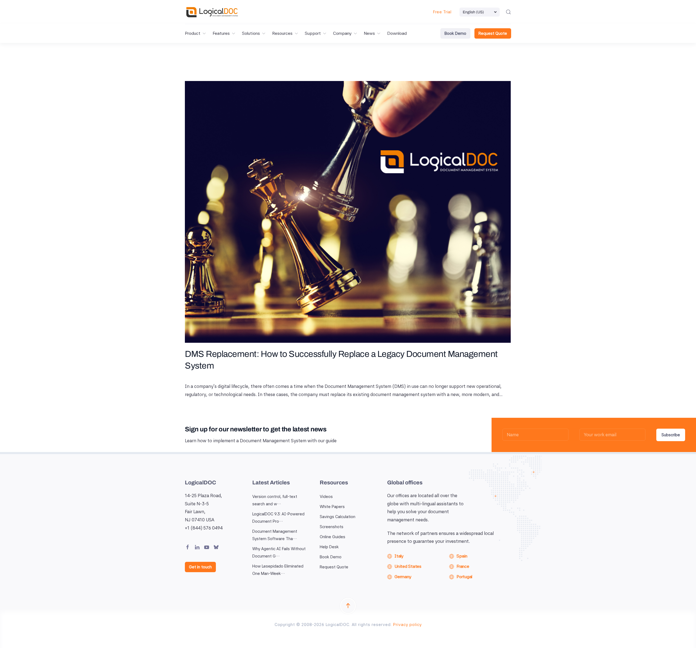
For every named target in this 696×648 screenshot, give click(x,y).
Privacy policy (407, 624)
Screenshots (331, 526)
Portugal (464, 576)
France (462, 566)
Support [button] (313, 33)
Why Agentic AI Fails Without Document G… (279, 552)
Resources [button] (282, 33)
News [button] (369, 33)
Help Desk (329, 546)
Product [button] (192, 33)
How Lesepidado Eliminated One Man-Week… (277, 570)
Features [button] (221, 33)
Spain (461, 556)
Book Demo (455, 33)
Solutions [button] (251, 33)
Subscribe (670, 434)
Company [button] (342, 33)
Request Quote (492, 33)
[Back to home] (212, 11)
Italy (398, 556)
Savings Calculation (337, 516)
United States (407, 566)
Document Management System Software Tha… (274, 535)
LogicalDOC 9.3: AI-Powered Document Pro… (278, 518)
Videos (326, 496)
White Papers (332, 506)
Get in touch (200, 567)
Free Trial (442, 12)
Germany (402, 576)
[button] (508, 12)
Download (397, 33)
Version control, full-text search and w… (274, 500)
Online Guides (332, 536)
